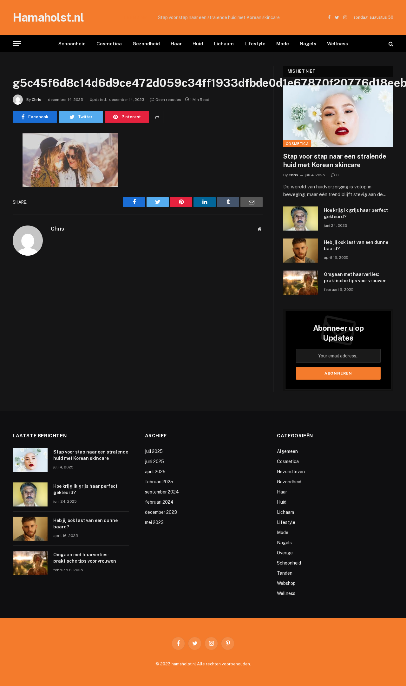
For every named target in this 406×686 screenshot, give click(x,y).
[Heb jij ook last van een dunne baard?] (300, 250)
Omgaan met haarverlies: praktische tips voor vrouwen (355, 277)
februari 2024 (159, 502)
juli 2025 (154, 451)
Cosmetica (109, 43)
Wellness (337, 43)
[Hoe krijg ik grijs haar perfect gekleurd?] (300, 218)
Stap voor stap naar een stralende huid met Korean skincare (334, 161)
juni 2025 (154, 461)
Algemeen (287, 451)
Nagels (308, 43)
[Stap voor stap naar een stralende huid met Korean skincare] (338, 116)
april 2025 (155, 471)
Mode (282, 43)
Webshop (286, 583)
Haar (176, 43)
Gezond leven (291, 471)
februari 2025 (159, 481)
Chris (36, 99)
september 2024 (162, 491)
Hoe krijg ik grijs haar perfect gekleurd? (219, 17)
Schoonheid (72, 43)
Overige (285, 552)
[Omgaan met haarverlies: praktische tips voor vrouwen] (300, 283)
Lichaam (224, 43)
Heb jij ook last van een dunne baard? (356, 245)
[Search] (390, 43)
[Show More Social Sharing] (157, 117)
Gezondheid (146, 43)
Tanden (284, 573)
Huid (198, 43)
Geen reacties (168, 99)
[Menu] (17, 43)
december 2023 (161, 512)
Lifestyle (255, 43)
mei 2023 (154, 522)
